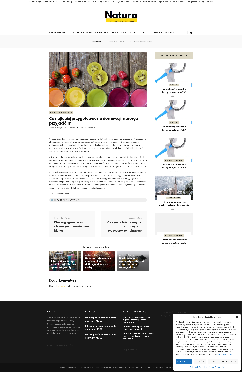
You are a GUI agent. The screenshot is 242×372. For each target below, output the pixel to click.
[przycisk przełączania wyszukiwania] (191, 33)
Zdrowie (169, 32)
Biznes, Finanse (57, 32)
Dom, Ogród (76, 32)
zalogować (62, 286)
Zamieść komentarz (87, 128)
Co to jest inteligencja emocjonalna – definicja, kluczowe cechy (98, 262)
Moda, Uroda (119, 32)
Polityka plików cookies (198, 367)
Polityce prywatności (224, 354)
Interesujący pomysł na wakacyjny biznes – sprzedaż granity (64, 264)
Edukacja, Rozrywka (97, 32)
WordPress (160, 367)
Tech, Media (173, 198)
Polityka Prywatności (216, 367)
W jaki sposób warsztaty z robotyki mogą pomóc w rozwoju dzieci (131, 262)
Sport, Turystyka (139, 32)
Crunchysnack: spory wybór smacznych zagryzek (136, 328)
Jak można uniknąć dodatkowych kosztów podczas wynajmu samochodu (138, 336)
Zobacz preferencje (223, 361)
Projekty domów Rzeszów (60, 345)
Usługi (157, 32)
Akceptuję (184, 361)
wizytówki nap (130, 349)
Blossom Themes (134, 367)
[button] (237, 317)
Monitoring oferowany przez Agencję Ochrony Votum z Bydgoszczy (136, 320)
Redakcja (58, 128)
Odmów (200, 361)
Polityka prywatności (170, 315)
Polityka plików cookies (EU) (173, 312)
